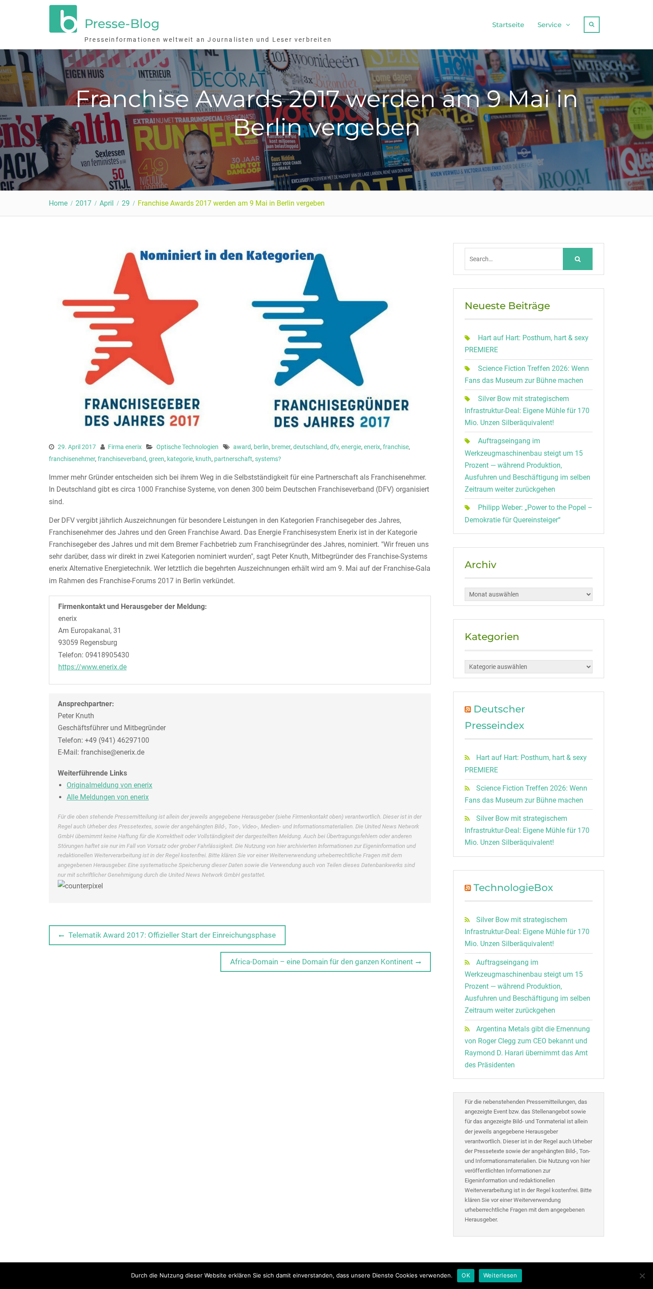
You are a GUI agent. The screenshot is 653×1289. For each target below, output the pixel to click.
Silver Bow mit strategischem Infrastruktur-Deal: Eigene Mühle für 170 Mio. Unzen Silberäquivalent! (527, 410)
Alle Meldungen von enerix (108, 797)
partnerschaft (233, 458)
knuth (203, 458)
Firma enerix (125, 446)
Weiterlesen (500, 1275)
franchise (396, 446)
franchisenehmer (72, 458)
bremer (281, 446)
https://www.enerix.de (92, 667)
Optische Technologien (187, 446)
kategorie (180, 458)
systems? (268, 458)
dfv (334, 446)
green (156, 458)
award (242, 446)
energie (351, 446)
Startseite (508, 24)
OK (466, 1275)
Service (549, 24)
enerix (372, 446)
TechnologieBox (513, 888)
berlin (261, 446)
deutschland (310, 446)
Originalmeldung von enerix (109, 785)
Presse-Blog (121, 23)
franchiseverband (122, 458)
